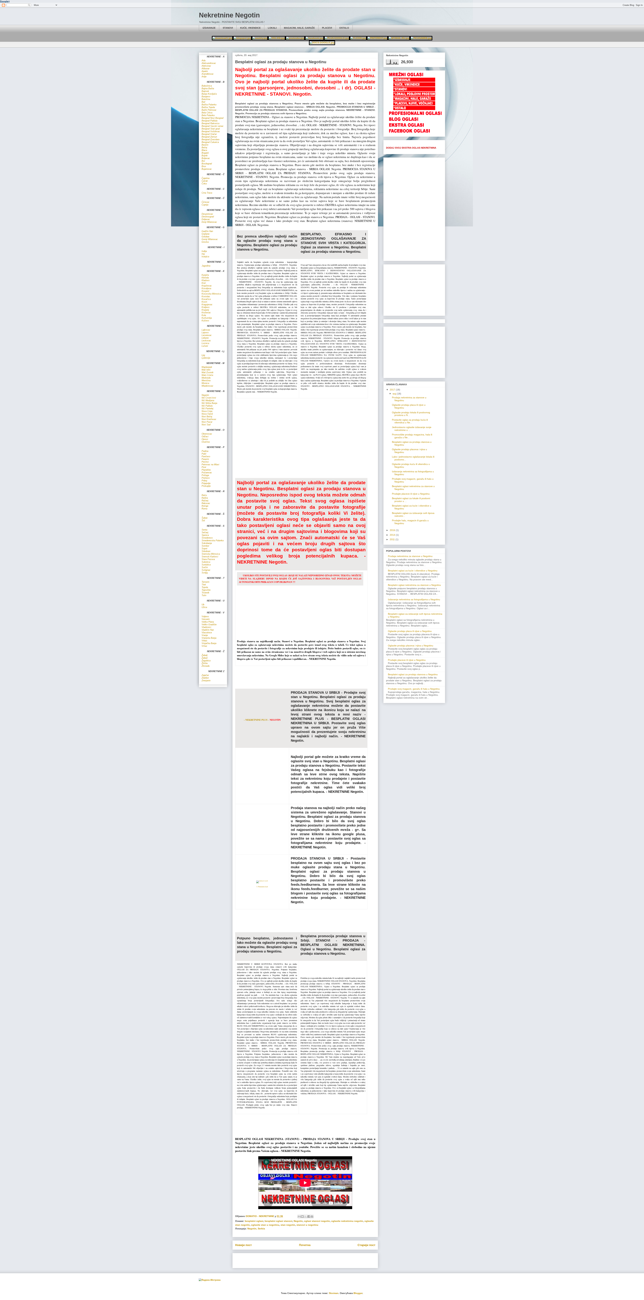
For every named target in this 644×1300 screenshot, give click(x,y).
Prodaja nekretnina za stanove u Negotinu (410, 556)
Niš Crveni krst (209, 397)
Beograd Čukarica (210, 142)
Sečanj (205, 532)
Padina (205, 451)
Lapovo (205, 332)
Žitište (205, 663)
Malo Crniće (207, 375)
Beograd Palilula (209, 120)
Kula (204, 315)
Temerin (205, 582)
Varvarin (206, 619)
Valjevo (205, 616)
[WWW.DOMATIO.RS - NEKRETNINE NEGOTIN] (222, 38)
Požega (205, 475)
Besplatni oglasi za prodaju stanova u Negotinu (413, 674)
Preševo (206, 478)
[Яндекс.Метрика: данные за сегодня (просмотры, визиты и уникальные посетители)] (210, 1280)
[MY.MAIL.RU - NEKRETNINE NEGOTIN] (399, 38)
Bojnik (205, 155)
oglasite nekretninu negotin (347, 1221)
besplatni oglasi (254, 1221)
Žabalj (204, 655)
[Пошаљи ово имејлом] (299, 1216)
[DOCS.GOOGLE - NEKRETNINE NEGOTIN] (322, 42)
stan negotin (288, 1225)
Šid (203, 520)
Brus (204, 166)
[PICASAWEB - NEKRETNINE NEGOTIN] (377, 38)
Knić (204, 283)
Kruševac (206, 312)
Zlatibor (205, 678)
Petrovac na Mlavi (210, 464)
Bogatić (205, 153)
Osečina (206, 442)
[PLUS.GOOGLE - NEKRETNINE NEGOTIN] (337, 38)
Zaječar (205, 675)
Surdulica (206, 564)
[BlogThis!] (302, 1216)
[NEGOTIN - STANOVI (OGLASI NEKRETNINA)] (414, 90)
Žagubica (206, 660)
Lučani (205, 346)
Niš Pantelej (207, 408)
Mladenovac (207, 386)
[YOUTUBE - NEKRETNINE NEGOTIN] (295, 38)
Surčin (205, 567)
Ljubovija (206, 358)
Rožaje (205, 506)
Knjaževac (207, 285)
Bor (203, 161)
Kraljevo (205, 307)
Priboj (204, 480)
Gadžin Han (207, 231)
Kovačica (206, 299)
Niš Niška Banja (209, 403)
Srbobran (206, 551)
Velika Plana (208, 622)
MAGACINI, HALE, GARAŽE (299, 27)
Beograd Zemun (209, 137)
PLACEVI (327, 27)
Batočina (206, 99)
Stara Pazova (208, 559)
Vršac (204, 646)
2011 (392, 539)
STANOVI (228, 27)
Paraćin (205, 459)
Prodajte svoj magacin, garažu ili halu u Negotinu (414, 688)
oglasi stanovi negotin (317, 1221)
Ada (203, 60)
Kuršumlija (207, 318)
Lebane (205, 338)
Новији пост (243, 1245)
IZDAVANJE (209, 27)
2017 (393, 389)
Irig (203, 254)
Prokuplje (206, 486)
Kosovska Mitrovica (211, 294)
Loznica (205, 343)
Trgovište (206, 590)
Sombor (205, 546)
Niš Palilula (207, 406)
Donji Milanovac (209, 222)
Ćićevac (205, 202)
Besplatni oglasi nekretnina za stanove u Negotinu (414, 585)
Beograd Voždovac (211, 131)
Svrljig (205, 572)
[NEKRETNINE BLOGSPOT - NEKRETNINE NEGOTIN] (242, 38)
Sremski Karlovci (210, 556)
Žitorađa (205, 666)
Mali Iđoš (206, 369)
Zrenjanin (206, 680)
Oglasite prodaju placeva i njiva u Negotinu (410, 645)
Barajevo (206, 96)
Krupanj (205, 310)
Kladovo (205, 280)
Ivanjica (205, 256)
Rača (204, 495)
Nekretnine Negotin (229, 15)
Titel (204, 584)
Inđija (204, 251)
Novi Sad (206, 424)
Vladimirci (206, 627)
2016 (393, 530)
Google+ (5, 1)
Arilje (204, 76)
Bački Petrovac (209, 110)
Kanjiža (205, 275)
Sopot (204, 548)
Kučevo (205, 320)
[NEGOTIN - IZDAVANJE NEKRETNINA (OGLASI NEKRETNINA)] (414, 81)
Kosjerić (205, 291)
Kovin (204, 302)
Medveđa (206, 378)
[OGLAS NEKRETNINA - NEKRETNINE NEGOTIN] (276, 38)
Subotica (206, 562)
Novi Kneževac (209, 419)
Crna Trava (207, 193)
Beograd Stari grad (211, 128)
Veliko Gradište (209, 624)
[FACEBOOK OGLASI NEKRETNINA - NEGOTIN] (415, 132)
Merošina (206, 380)
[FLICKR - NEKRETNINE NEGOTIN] (358, 38)
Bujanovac (207, 169)
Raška (205, 498)
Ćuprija (205, 204)
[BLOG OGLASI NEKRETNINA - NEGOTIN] (415, 121)
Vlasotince (207, 632)
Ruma (204, 508)
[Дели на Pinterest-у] (312, 1216)
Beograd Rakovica (210, 123)
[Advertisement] (305, 676)
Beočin (205, 145)
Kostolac (206, 296)
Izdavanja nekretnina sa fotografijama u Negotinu (414, 599)
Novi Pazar (207, 422)
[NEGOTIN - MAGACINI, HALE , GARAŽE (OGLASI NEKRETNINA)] (414, 99)
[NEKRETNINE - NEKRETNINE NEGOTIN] (260, 38)
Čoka (204, 183)
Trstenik (205, 592)
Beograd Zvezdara (210, 139)
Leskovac (206, 340)
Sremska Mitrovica (211, 554)
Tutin (204, 595)
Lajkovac (206, 330)
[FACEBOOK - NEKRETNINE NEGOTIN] (314, 38)
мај (395, 393)
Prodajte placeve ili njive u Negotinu (411, 493)
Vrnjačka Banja (209, 643)
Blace (204, 150)
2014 (393, 535)
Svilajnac (206, 570)
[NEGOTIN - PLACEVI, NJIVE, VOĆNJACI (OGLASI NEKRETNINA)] (414, 104)
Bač (203, 102)
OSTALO (344, 27)
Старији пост (366, 1245)
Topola (205, 587)
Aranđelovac (208, 74)
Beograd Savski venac (213, 126)
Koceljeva (206, 288)
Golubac (206, 236)
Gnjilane (205, 234)
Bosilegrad (207, 163)
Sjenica (205, 535)
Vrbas (204, 640)
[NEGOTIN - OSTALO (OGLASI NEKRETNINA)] (414, 109)
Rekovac (206, 503)
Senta (204, 529)
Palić (204, 454)
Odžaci (205, 436)
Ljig (203, 355)
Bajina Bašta (208, 88)
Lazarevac (207, 335)
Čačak (205, 181)
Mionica (205, 383)
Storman (333, 1293)
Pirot (204, 467)
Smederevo (207, 538)
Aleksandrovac (209, 63)
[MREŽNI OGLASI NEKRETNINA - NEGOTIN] (415, 76)
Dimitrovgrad (208, 216)
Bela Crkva (207, 112)
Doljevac (206, 219)
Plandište (206, 470)
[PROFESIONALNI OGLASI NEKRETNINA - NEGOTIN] (415, 115)
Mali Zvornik (207, 372)
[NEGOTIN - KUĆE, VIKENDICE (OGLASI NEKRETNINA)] (414, 85)
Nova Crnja (207, 411)
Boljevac (206, 158)
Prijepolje (206, 483)
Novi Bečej (207, 416)
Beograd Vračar (209, 134)
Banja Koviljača (209, 94)
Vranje (205, 635)
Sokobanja (207, 543)
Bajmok (205, 91)
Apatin (205, 71)
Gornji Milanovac (210, 239)
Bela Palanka (208, 115)
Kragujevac (207, 304)
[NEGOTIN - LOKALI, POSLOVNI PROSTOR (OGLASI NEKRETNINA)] (414, 95)
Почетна (304, 1245)
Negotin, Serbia (256, 1228)
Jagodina (206, 265)
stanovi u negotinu (307, 1225)
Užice (204, 607)
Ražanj (205, 500)
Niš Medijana (208, 400)
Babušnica (207, 86)
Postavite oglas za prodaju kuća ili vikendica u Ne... (410, 421)
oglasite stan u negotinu (265, 1225)
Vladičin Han (208, 630)
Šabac (205, 518)
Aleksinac (206, 66)
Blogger (358, 1293)
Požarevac (207, 472)
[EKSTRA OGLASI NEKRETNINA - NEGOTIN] (415, 126)
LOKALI (272, 27)
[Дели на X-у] (305, 1216)
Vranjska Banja (209, 638)
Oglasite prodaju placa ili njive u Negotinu (410, 631)
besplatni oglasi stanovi (278, 1221)
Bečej (204, 147)
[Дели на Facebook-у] (308, 1216)
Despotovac (207, 214)
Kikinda (205, 277)
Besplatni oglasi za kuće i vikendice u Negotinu (412, 570)
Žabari (205, 658)
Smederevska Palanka (213, 540)
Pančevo (206, 456)
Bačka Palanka (209, 104)
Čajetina (205, 178)
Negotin (298, 1221)
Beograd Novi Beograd (212, 118)
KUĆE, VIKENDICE (250, 27)
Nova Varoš (207, 414)
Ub (203, 604)
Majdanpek (207, 367)
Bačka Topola (208, 107)
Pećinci (205, 462)
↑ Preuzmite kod (262, 886)
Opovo (205, 439)
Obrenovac (207, 434)
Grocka (205, 242)
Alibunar (205, 68)
